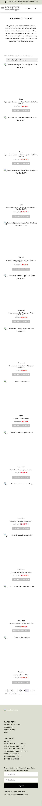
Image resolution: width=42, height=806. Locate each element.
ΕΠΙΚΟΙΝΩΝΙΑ (9, 727)
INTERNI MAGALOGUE (12, 724)
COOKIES (7, 741)
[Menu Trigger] (2, 8)
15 (13, 694)
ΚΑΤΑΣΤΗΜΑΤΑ (9, 729)
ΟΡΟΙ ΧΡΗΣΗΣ (9, 738)
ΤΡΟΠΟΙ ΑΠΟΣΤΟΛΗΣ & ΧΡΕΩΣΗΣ (16, 751)
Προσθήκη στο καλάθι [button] (21, 110)
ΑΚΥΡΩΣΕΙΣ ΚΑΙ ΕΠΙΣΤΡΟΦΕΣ (14, 749)
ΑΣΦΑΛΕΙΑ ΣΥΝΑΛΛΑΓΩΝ (13, 756)
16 (16, 694)
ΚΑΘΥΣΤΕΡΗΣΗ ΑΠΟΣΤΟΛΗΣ (14, 746)
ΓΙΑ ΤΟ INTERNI (9, 722)
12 (34, 691)
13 (6, 694)
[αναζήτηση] (33, 9)
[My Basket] (39, 9)
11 (30, 691)
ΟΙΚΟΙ (6, 732)
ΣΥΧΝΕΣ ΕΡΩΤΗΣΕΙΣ (11, 759)
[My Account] (37, 9)
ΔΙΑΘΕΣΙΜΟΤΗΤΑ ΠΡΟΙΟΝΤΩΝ (15, 744)
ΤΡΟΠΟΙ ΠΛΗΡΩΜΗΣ (11, 754)
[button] (6, 66)
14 (9, 694)
